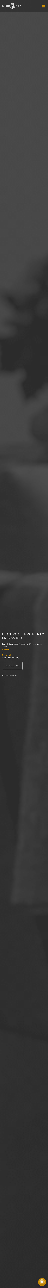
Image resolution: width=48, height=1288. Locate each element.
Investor (6, 649)
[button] (43, 6)
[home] (12, 6)
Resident (6, 654)
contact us (12, 666)
